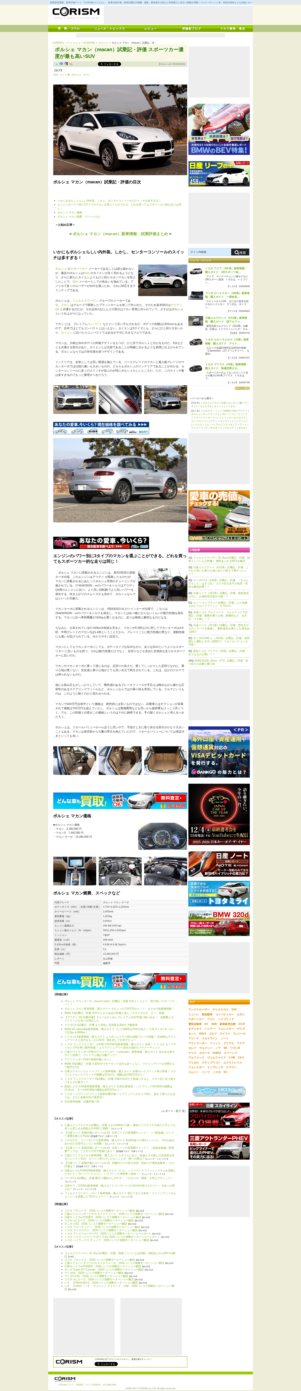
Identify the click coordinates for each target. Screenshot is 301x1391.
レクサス (214, 402)
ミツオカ (230, 406)
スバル (199, 406)
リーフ (206, 1072)
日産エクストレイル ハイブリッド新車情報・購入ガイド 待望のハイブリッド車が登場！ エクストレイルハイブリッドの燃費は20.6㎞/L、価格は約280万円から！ (120, 1073)
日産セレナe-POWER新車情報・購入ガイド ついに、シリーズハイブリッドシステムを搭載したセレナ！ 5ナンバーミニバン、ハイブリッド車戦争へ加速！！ (120, 1172)
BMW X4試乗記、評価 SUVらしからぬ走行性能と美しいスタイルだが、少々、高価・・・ (118, 1013)
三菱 (239, 402)
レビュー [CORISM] (84, 42)
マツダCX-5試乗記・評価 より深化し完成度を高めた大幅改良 (101, 1024)
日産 (223, 402)
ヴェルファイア (216, 1057)
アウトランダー (197, 1043)
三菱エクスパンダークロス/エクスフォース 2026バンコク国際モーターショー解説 (114, 1213)
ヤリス (192, 1052)
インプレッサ (215, 1067)
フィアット (241, 424)
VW (234, 410)
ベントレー (220, 417)
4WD (214, 1024)
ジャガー (208, 417)
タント (192, 1033)
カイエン (66, 332)
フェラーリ (197, 427)
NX (225, 1047)
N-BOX (217, 1052)
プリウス (228, 1043)
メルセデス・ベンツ (211, 410)
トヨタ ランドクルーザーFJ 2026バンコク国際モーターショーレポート (107, 1233)
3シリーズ (239, 1033)
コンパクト (95, 324)
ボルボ (242, 427)
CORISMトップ (60, 42)
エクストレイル (232, 1062)
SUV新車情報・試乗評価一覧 (81, 1101)
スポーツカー (79, 268)
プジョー (243, 421)
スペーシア (230, 1052)
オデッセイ (195, 1028)
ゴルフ (213, 1033)
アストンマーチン (220, 421)
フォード (236, 414)
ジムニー (193, 1072)
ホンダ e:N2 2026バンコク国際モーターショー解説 (95, 1223)
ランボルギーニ (213, 427)
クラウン (231, 1067)
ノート (225, 1038)
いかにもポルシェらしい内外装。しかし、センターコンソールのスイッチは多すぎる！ (109, 200)
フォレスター (226, 1028)
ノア (218, 1047)
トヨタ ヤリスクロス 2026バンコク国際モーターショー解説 (101, 1230)
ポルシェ (103, 42)
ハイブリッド (226, 1019)
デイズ (241, 1028)
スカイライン (210, 1038)
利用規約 (79, 1385)
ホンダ (231, 402)
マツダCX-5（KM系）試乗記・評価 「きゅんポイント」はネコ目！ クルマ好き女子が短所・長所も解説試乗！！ (218, 583)
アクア (241, 1043)
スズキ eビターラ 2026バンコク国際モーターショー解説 (99, 1220)
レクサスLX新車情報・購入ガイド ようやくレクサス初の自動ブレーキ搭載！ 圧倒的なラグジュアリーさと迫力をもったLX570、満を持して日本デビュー (120, 1038)
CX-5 (241, 1057)
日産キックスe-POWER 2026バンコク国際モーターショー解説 (102, 1217)
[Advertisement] (178, 15)
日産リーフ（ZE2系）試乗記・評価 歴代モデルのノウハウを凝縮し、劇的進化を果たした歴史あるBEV (219, 628)
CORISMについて (66, 1385)
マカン (86, 74)
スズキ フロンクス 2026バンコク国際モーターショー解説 (99, 1210)
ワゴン (211, 1019)
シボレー (224, 414)
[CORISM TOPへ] (75, 13)
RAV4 (202, 1033)
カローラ (204, 1052)
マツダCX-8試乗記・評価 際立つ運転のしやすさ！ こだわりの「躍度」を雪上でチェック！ (118, 1178)
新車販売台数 (228, 1024)
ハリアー (210, 1028)
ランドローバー (199, 421)
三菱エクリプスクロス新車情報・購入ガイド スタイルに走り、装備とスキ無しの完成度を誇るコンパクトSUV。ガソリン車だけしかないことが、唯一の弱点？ (119, 1157)
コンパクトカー (224, 1014)
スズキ (208, 406)
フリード (193, 1038)
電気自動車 (195, 1024)
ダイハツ (219, 406)
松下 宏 (180, 1111)
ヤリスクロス (221, 1009)
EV (206, 1024)
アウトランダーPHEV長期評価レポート (88, 1059)
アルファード (196, 1057)
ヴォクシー (206, 1047)
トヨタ (204, 402)
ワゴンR (235, 1047)
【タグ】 (58, 70)
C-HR (232, 1057)
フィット (215, 1043)
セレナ (192, 1047)
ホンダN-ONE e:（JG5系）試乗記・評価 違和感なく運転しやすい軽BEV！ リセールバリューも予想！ (219, 641)
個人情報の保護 (109, 1385)
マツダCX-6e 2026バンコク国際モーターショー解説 (96, 1276)
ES (225, 1072)
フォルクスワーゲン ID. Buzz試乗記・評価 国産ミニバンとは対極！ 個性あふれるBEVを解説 (219, 559)
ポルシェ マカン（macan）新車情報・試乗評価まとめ (120, 234)
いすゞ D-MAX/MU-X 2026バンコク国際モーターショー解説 (101, 1282)
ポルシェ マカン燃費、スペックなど (79, 216)
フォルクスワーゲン (85, 300)
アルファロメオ (224, 424)
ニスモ (217, 1072)
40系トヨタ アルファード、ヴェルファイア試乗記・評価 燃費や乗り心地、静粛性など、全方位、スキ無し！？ (218, 615)
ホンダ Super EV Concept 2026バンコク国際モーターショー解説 (104, 1269)
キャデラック (210, 414)
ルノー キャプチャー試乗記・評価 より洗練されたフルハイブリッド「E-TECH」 (217, 604)
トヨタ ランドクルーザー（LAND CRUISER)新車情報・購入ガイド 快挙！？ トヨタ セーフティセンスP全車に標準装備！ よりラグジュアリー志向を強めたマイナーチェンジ (120, 1046)
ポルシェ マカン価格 (69, 212)
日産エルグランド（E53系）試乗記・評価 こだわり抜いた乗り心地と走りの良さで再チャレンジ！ (218, 570)
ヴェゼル (193, 1062)
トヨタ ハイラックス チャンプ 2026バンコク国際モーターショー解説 (106, 1240)
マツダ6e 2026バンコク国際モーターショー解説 (94, 1272)
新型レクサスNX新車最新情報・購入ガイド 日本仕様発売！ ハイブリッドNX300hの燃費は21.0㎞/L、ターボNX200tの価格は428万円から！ (118, 1088)
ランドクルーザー (199, 1009)
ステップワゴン (211, 1062)
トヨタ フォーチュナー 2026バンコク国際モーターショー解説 (102, 1227)
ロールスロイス (237, 417)
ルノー (210, 424)
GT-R (242, 1024)
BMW (227, 410)
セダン (241, 1014)
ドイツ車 (65, 74)
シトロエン (198, 424)
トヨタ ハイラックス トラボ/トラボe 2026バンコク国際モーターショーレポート (112, 1236)
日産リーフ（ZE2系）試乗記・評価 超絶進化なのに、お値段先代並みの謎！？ (218, 595)
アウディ (243, 410)
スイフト (225, 1033)
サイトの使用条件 (93, 1385)
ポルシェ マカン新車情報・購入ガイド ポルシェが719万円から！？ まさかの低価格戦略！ (119, 1008)
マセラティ (230, 427)
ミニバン (193, 1014)
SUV (55, 74)
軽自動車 (207, 1014)
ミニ (234, 421)
